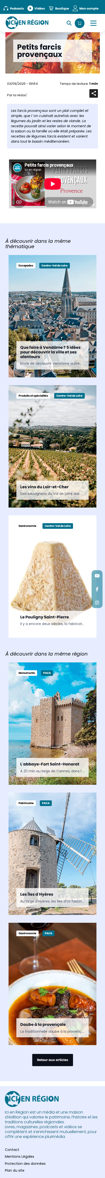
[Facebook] (97, 589)
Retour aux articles (52, 1060)
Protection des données (25, 1163)
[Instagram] (97, 602)
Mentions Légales (19, 1156)
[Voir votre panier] (79, 23)
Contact (12, 1149)
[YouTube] (97, 575)
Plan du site (14, 1170)
